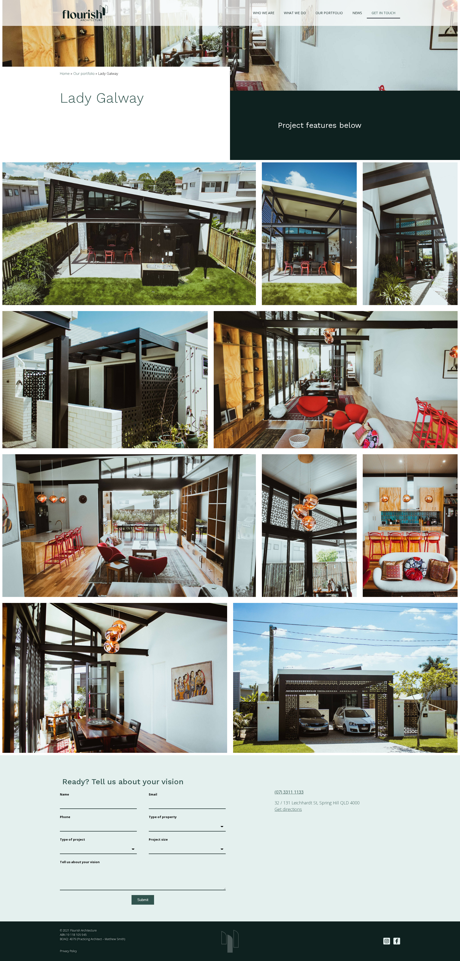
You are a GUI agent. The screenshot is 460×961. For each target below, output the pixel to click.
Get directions (288, 809)
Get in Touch (383, 13)
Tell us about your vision (80, 862)
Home (65, 73)
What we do (295, 13)
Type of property (163, 817)
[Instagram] (386, 941)
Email (153, 794)
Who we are (263, 13)
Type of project (72, 839)
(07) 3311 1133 (289, 792)
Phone (65, 817)
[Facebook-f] (396, 941)
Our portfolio (329, 13)
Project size (158, 839)
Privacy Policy (68, 951)
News (357, 13)
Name (64, 794)
